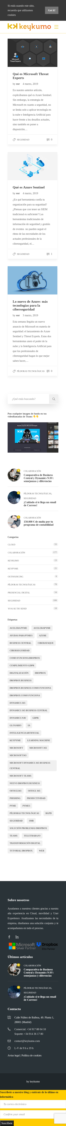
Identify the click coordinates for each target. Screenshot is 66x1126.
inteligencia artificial (24, 733)
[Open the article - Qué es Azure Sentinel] (20, 166)
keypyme (15, 740)
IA (29, 725)
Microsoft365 (18, 755)
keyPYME (13, 568)
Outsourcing (15, 576)
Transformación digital (25, 843)
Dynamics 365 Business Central (29, 710)
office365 (15, 790)
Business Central (20, 643)
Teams (13, 835)
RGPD (49, 813)
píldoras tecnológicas (24, 813)
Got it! (51, 10)
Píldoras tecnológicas (31, 371)
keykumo (13, 560)
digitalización (19, 673)
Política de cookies (31, 1055)
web (41, 850)
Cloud (11, 544)
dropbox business (20, 680)
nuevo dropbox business (25, 783)
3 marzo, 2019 (30, 315)
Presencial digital (19, 592)
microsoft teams (20, 775)
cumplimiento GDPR (22, 665)
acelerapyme (42, 628)
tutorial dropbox (21, 850)
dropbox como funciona (25, 695)
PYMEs (26, 805)
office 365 (34, 790)
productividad (36, 798)
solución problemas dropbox (28, 828)
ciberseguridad (19, 650)
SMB (31, 820)
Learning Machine (38, 740)
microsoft (16, 748)
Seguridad (23, 139)
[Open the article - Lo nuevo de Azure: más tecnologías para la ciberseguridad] (20, 280)
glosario (15, 725)
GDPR (35, 718)
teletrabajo (32, 835)
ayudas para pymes (21, 635)
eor (18, 83)
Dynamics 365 (17, 703)
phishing (15, 798)
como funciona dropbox (25, 658)
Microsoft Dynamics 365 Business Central (30, 766)
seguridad (16, 820)
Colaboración (32, 471)
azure (43, 635)
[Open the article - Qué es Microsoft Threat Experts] (20, 53)
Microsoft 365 (38, 748)
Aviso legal (14, 1055)
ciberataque (46, 643)
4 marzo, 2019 (30, 83)
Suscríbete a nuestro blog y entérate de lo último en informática (29, 1094)
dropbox (40, 673)
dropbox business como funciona (30, 688)
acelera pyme (18, 628)
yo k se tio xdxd (17, 608)
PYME (13, 805)
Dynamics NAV (18, 718)
